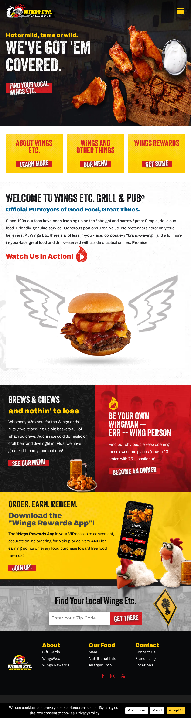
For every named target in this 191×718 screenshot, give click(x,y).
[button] (181, 11)
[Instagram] (112, 677)
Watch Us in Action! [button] (39, 256)
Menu (94, 652)
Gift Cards (51, 652)
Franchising (145, 658)
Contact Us (145, 652)
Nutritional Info (102, 658)
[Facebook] (102, 677)
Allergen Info (100, 665)
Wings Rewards (55, 665)
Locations (144, 665)
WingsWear (52, 658)
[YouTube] (122, 677)
